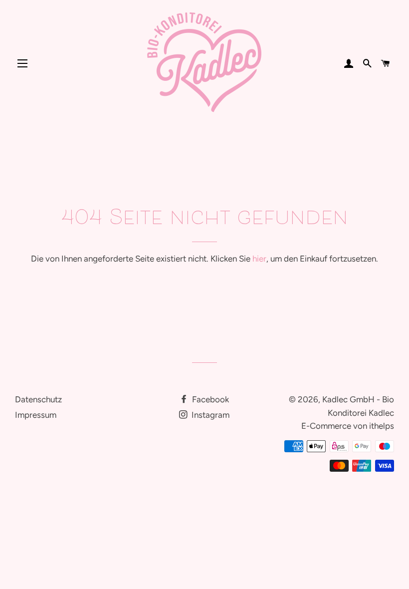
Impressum (35, 415)
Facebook (209, 399)
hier (259, 259)
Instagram (209, 415)
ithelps (381, 426)
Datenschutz (38, 399)
